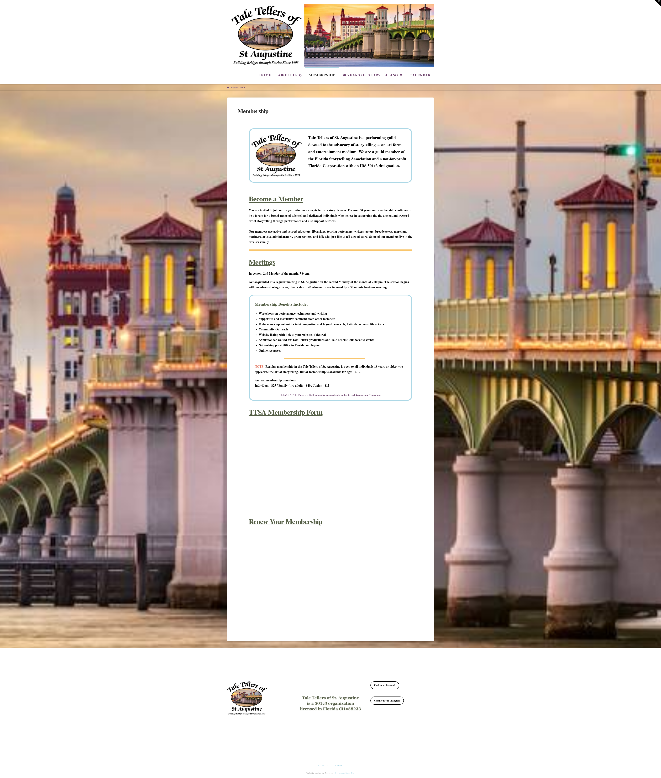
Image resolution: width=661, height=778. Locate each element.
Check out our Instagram (387, 700)
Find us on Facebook (385, 685)
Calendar (337, 765)
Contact (323, 765)
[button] (657, 3)
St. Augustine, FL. (345, 773)
